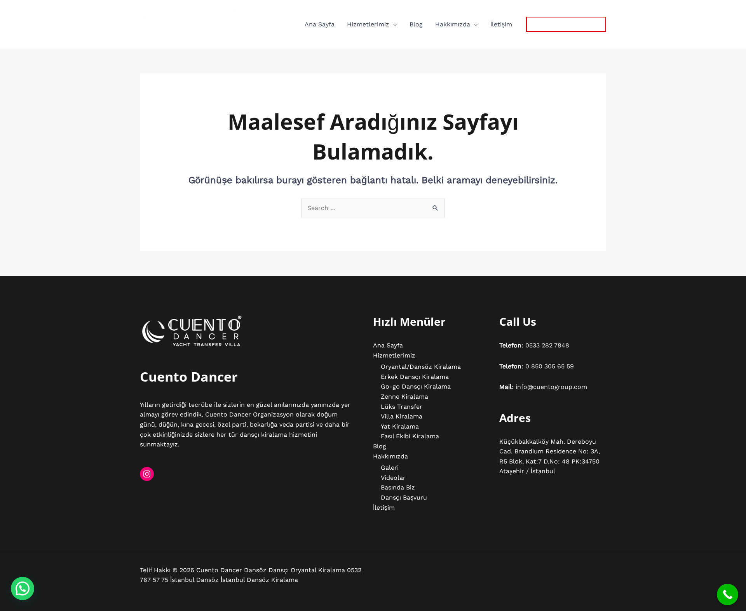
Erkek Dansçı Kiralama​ (415, 376)
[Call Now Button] (727, 594)
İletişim (501, 24)
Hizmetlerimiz (368, 24)
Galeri (390, 467)
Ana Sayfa (320, 24)
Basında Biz (398, 487)
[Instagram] (147, 474)
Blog (416, 24)
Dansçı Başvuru (404, 497)
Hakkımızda (452, 24)
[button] (566, 24)
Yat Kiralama (400, 426)
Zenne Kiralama (404, 396)
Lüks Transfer (401, 406)
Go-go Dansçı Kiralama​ (416, 386)
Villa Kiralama (401, 416)
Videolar (393, 477)
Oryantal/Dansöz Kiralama (421, 366)
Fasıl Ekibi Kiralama (410, 436)
